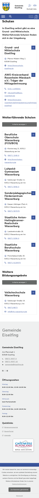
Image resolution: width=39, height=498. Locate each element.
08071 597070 (14, 211)
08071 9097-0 (11, 359)
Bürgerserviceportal (11, 427)
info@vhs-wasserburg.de (17, 312)
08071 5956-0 (13, 187)
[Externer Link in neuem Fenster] (23, 445)
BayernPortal (8, 431)
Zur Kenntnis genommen (19, 490)
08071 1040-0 (13, 155)
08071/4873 (13, 308)
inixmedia (7, 435)
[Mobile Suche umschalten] (10, 16)
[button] (19, 47)
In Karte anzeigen (18, 124)
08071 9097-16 (11, 362)
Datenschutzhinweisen (19, 484)
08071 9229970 (14, 263)
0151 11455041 (14, 89)
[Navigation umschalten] (3, 16)
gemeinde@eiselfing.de (14, 364)
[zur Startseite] (6, 7)
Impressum (19, 496)
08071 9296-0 (13, 238)
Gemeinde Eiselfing (19, 7)
